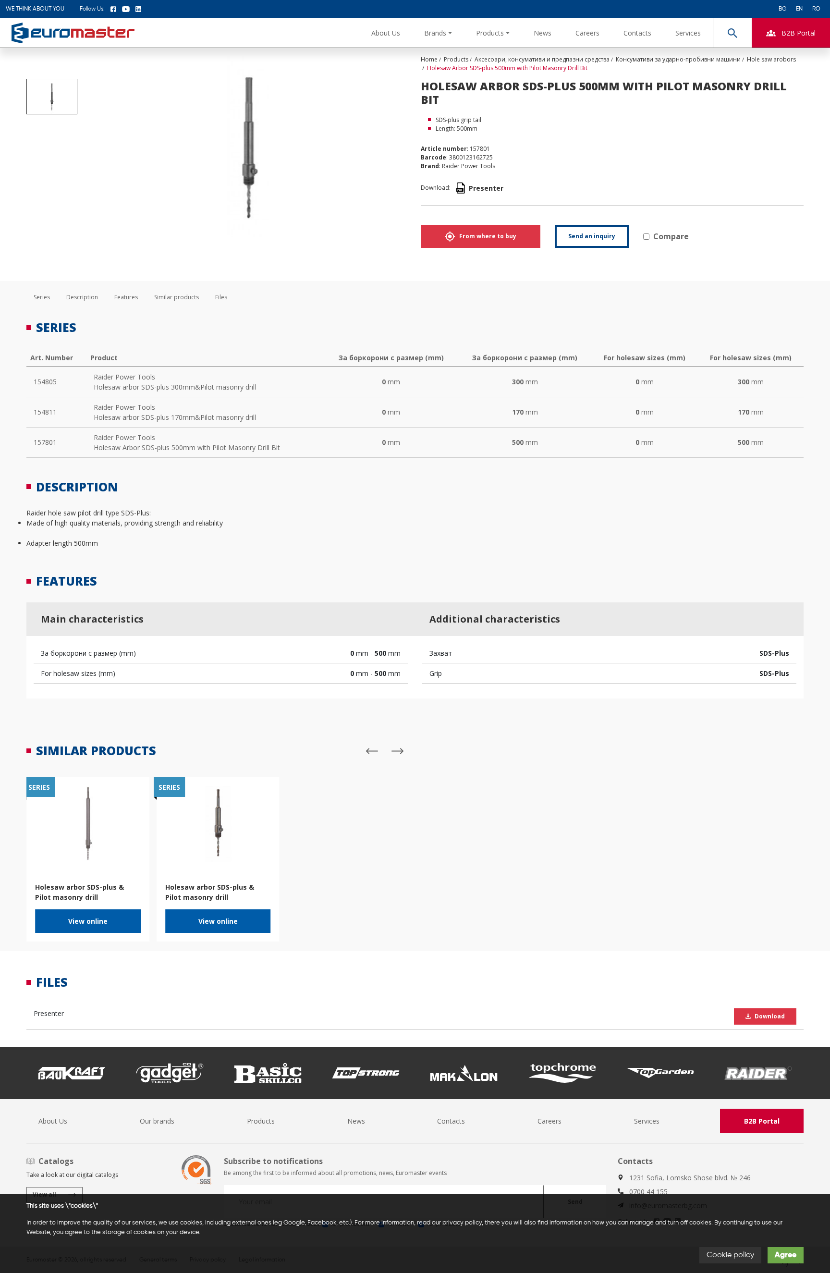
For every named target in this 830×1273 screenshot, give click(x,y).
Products (261, 1121)
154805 (45, 381)
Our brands (157, 1121)
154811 (45, 411)
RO (816, 9)
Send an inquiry (591, 236)
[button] (438, 33)
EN (799, 9)
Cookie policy (730, 1255)
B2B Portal (762, 1121)
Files (221, 297)
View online (88, 921)
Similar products (176, 297)
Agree (785, 1255)
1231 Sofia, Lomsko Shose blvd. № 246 (690, 1177)
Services (688, 32)
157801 (45, 442)
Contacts (637, 32)
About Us (385, 32)
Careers (587, 32)
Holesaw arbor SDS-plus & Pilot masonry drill (79, 892)
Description (82, 297)
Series (42, 297)
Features (126, 297)
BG (782, 9)
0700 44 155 (648, 1191)
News (542, 32)
